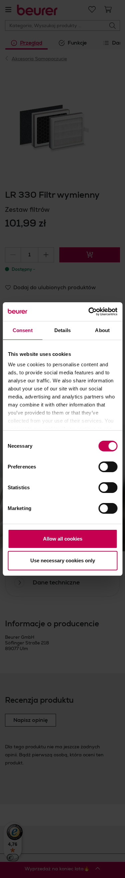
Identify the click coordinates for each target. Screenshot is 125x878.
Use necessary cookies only (62, 560)
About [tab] (102, 330)
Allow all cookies (62, 539)
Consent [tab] (23, 330)
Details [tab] (62, 330)
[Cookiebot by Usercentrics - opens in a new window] (89, 311)
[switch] (107, 466)
